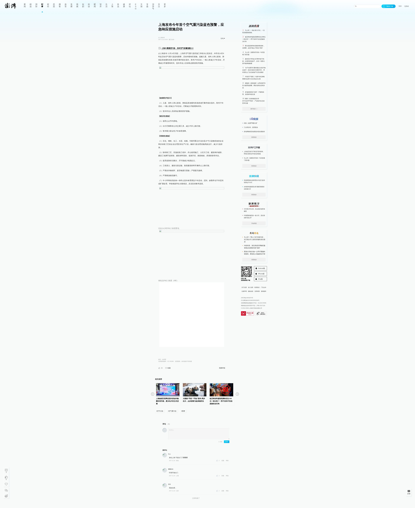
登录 (400, 6)
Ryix (169, 454)
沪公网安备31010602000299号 (250, 300)
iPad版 (260, 279)
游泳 (169, 484)
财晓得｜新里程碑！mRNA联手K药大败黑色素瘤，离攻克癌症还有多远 (254, 85)
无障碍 (406, 6)
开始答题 (254, 223)
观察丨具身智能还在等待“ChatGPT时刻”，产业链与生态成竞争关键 (253, 101)
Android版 (261, 268)
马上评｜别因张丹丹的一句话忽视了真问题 (254, 159)
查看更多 (254, 137)
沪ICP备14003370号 (247, 298)
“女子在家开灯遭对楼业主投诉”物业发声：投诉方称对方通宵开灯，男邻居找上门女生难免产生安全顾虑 (254, 70)
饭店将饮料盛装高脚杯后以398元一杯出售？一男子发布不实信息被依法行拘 (254, 39)
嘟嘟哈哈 (170, 469)
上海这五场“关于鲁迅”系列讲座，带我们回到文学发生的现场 (254, 153)
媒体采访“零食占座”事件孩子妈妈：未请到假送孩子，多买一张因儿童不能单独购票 (253, 61)
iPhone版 (261, 274)
